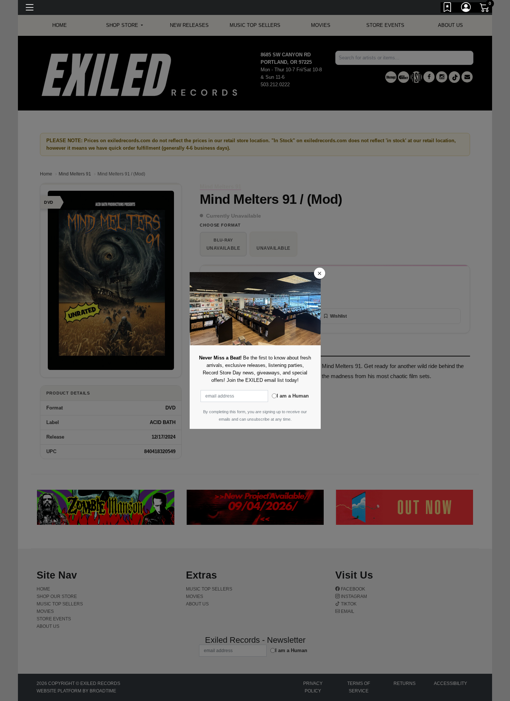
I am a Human (293, 396)
